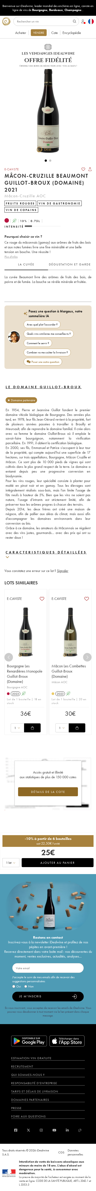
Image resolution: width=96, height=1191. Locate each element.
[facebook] (15, 1130)
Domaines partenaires (30, 1100)
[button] (45, 110)
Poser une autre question (45, 362)
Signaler (62, 570)
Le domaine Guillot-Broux (44, 387)
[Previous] (8, 657)
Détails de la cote (48, 792)
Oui (18, 986)
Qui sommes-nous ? (28, 1075)
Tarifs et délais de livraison (34, 1091)
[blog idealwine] (80, 1130)
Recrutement (22, 1066)
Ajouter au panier (57, 863)
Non (31, 986)
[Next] (87, 657)
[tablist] (48, 264)
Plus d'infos (11, 257)
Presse (16, 1108)
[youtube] (54, 1130)
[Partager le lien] (90, 169)
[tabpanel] (48, 284)
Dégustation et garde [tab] (70, 264)
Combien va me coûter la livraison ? (47, 352)
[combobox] (17, 727)
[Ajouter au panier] (32, 727)
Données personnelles (75, 1152)
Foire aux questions (28, 1116)
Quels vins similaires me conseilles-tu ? (49, 334)
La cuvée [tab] (26, 264)
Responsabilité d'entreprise (34, 1083)
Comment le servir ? (38, 343)
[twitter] (28, 1130)
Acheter (20, 32)
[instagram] (41, 1130)
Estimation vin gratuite (31, 1058)
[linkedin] (67, 1130)
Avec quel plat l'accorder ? (42, 324)
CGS (61, 1152)
